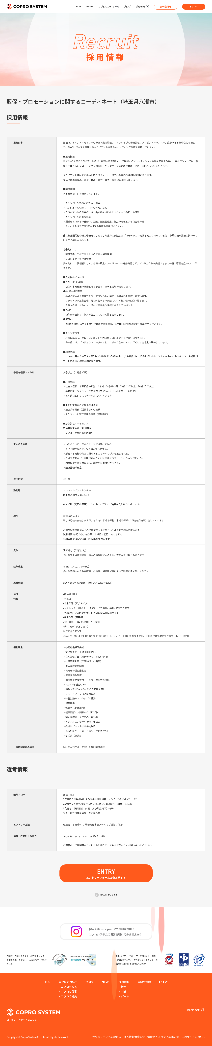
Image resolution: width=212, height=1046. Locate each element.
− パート (124, 996)
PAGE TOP (193, 1010)
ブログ (127, 6)
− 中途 (122, 991)
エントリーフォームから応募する (106, 873)
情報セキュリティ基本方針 (163, 1037)
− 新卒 (122, 987)
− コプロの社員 (68, 996)
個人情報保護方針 (134, 1037)
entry (194, 6)
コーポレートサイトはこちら (22, 1019)
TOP (78, 6)
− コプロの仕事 (68, 991)
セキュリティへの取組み (106, 1037)
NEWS (89, 6)
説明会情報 (165, 6)
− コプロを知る (68, 987)
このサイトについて (193, 1037)
